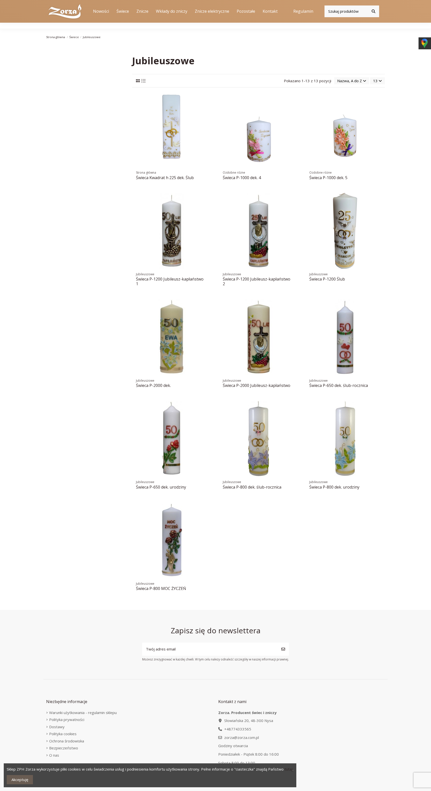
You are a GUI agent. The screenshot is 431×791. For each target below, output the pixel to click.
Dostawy (57, 726)
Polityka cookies (63, 733)
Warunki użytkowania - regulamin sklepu (83, 712)
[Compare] (207, 108)
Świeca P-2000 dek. (153, 385)
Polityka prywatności (66, 719)
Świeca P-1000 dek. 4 (242, 177)
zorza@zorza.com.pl (241, 737)
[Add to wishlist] (207, 99)
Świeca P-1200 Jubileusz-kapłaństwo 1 (170, 281)
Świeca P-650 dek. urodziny (161, 487)
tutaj (289, 769)
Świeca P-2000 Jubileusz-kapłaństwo (256, 385)
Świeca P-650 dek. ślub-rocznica (338, 385)
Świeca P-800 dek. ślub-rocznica (252, 487)
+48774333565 (237, 728)
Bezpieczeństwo (63, 747)
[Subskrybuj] (283, 649)
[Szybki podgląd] (207, 117)
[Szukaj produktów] (373, 11)
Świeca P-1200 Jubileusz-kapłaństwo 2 (256, 281)
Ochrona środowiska (66, 740)
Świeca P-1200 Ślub (327, 279)
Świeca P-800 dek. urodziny (334, 487)
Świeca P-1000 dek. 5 (328, 177)
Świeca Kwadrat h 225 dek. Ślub (165, 177)
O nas (54, 755)
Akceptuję (19, 779)
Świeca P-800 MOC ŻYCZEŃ (161, 588)
